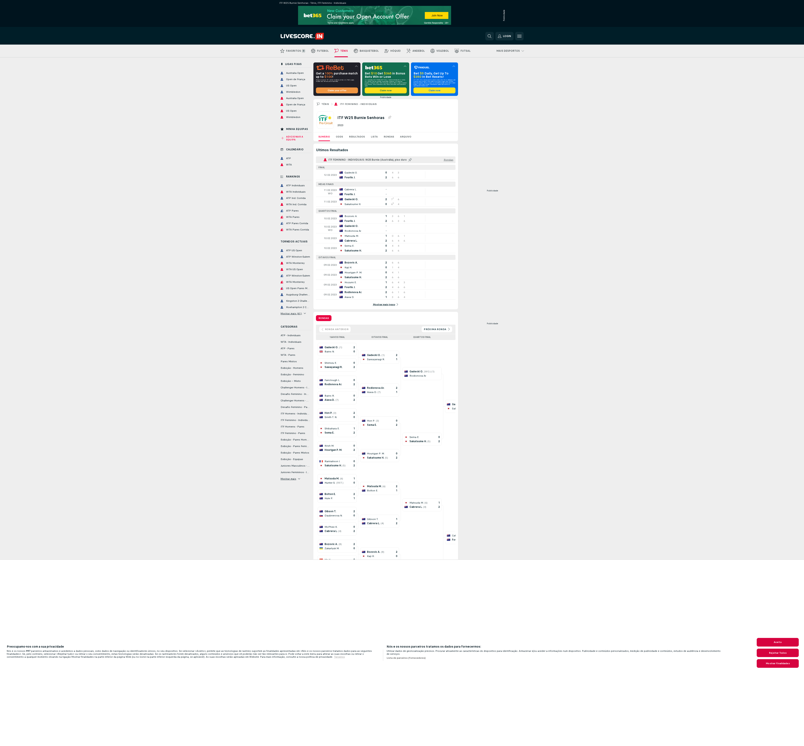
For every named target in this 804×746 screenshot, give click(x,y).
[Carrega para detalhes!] (385, 175)
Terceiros (339, 656)
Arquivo (405, 136)
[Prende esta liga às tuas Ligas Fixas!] (389, 117)
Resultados (357, 136)
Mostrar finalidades (777, 663)
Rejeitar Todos (778, 652)
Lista (374, 136)
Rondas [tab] (323, 318)
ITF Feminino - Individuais (358, 104)
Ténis (325, 104)
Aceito (778, 642)
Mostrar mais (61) (291, 313)
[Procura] (489, 36)
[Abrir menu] (519, 36)
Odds (339, 136)
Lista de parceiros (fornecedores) (406, 657)
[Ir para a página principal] (309, 36)
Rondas (389, 136)
